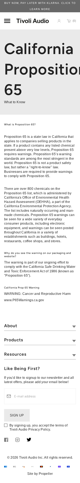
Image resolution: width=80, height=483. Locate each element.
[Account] (59, 21)
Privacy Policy (39, 429)
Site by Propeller (40, 473)
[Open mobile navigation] (7, 20)
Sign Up (17, 415)
